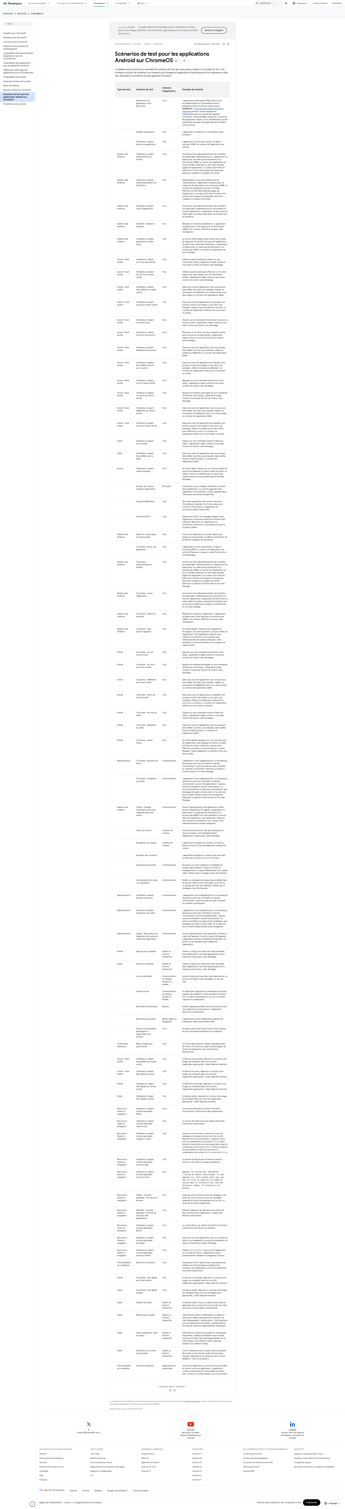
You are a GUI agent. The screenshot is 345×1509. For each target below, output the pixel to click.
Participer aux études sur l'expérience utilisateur (314, 1467)
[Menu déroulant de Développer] (108, 3)
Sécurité (43, 1462)
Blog (142, 3)
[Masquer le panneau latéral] (32, 1504)
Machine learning (97, 1458)
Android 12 (197, 1475)
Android (42, 1454)
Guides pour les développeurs (255, 1458)
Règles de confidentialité (101, 1471)
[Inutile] (228, 44)
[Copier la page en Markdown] (184, 60)
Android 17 (197, 1454)
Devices (22, 13)
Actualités (43, 1471)
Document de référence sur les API (258, 1462)
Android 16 (197, 1458)
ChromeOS (37, 13)
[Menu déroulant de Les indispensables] (50, 3)
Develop (8, 13)
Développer (99, 3)
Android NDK (248, 1471)
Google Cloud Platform (117, 1490)
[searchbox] (18, 24)
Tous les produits (140, 1490)
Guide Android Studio (252, 1454)
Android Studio (320, 3)
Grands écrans (147, 1454)
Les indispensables (37, 3)
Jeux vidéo (95, 1454)
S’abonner (311, 1502)
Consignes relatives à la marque (88, 1502)
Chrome (85, 1490)
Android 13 (196, 1471)
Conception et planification (70, 3)
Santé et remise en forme (101, 1462)
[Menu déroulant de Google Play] (130, 3)
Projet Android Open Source (51, 1467)
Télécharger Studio (251, 1467)
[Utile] (224, 44)
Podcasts (43, 1479)
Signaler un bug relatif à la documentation (312, 1458)
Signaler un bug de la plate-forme (308, 1454)
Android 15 (197, 1462)
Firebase (98, 1490)
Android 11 (196, 1479)
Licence (67, 1502)
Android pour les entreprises (51, 1458)
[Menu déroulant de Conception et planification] (86, 3)
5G (91, 1475)
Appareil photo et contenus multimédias (107, 1467)
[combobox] (268, 3)
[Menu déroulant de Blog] (148, 3)
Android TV (146, 1471)
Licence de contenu (192, 1401)
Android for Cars (148, 1467)
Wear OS (145, 1458)
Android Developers (123, 44)
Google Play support (302, 1462)
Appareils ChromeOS (150, 1462)
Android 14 (197, 1467)
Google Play (121, 3)
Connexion (337, 3)
